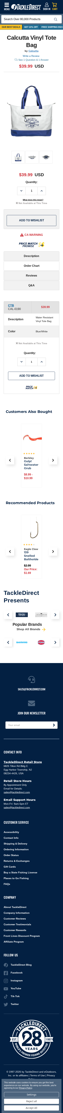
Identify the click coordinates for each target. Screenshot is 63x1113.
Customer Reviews (15, 918)
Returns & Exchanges (17, 861)
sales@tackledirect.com (17, 792)
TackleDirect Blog (21, 964)
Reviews (31, 275)
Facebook (17, 972)
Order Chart (31, 265)
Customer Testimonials (17, 924)
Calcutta (33, 50)
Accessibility (11, 832)
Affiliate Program (14, 941)
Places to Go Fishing (16, 878)
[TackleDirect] (26, 7)
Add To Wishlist (31, 220)
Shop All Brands (29, 629)
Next (55, 615)
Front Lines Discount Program (22, 936)
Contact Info (11, 837)
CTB (11, 305)
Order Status (11, 855)
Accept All (31, 1108)
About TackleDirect (15, 907)
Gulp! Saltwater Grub (31, 465)
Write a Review (31, 56)
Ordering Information (16, 849)
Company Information (17, 912)
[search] (55, 19)
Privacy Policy (25, 1088)
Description (31, 256)
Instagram (17, 980)
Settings (31, 1094)
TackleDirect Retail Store (23, 762)
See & (33, 59)
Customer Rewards (15, 930)
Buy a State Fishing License (20, 872)
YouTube (16, 988)
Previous (8, 615)
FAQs (7, 884)
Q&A (31, 285)
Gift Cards (10, 866)
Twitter (15, 1004)
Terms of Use (37, 1075)
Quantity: (32, 182)
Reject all (31, 1101)
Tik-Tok (15, 996)
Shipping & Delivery (15, 843)
